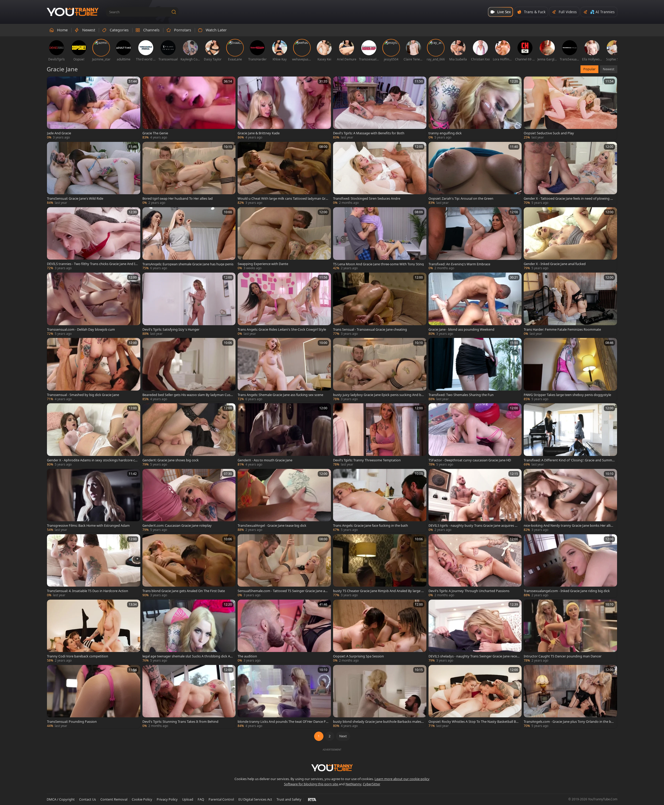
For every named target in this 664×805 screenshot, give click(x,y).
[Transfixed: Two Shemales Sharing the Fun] (475, 369)
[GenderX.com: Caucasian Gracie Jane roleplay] (189, 500)
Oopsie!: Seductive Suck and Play (549, 133)
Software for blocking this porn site (311, 784)
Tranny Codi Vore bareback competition (77, 656)
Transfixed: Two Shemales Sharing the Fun (461, 395)
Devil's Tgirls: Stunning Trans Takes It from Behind (180, 721)
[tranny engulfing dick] (475, 108)
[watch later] (53, 83)
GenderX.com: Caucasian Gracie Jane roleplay (177, 525)
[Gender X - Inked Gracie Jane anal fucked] (570, 238)
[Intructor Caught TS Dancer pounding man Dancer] (570, 631)
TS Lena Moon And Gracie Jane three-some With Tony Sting (378, 264)
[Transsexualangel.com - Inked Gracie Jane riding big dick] (570, 566)
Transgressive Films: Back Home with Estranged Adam (88, 525)
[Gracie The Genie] (189, 108)
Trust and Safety (288, 799)
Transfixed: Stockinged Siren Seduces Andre (366, 198)
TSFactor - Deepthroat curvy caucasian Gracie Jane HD (469, 460)
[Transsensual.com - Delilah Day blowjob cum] (93, 304)
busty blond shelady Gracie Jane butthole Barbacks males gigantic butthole (378, 721)
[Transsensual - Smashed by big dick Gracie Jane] (93, 369)
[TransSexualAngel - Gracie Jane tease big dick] (284, 500)
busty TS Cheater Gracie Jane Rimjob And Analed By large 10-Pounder (378, 591)
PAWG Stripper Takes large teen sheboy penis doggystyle (567, 395)
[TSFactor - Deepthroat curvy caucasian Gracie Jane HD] (475, 435)
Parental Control (221, 799)
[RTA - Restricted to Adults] (312, 799)
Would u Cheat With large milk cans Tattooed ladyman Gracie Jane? (282, 198)
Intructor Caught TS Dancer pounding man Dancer (562, 656)
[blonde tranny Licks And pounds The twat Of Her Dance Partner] (284, 696)
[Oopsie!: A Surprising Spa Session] (379, 631)
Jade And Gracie (59, 133)
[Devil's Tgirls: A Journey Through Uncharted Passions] (475, 566)
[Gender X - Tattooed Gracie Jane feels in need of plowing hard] (570, 173)
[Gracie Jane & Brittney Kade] (284, 108)
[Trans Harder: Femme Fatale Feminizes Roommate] (570, 304)
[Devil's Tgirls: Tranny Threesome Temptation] (379, 435)
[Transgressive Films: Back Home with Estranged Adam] (93, 500)
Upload (187, 799)
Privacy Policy (167, 799)
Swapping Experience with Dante (263, 264)
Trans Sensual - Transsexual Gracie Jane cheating (370, 329)
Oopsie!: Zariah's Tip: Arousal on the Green (460, 198)
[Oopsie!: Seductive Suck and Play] (570, 108)
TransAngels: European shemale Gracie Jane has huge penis (187, 264)
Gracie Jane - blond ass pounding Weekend (461, 329)
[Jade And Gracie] (93, 108)
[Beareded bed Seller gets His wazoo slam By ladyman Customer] (189, 369)
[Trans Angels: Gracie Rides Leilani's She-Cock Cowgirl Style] (284, 304)
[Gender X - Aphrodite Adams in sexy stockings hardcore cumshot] (93, 435)
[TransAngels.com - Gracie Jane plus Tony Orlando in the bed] (570, 696)
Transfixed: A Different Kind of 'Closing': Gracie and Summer (569, 460)
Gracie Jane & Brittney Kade (259, 133)
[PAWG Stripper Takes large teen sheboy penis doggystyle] (570, 369)
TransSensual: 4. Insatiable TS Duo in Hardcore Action (87, 591)
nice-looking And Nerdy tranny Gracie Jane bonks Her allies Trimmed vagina (569, 525)
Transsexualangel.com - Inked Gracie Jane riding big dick (567, 591)
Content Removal (113, 799)
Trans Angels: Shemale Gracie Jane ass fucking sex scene (280, 395)
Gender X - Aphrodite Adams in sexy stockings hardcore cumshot (92, 460)
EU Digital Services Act (255, 799)
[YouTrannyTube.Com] (73, 12)
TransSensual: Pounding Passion (72, 721)
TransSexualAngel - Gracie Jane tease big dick (272, 525)
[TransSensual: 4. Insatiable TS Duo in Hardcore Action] (93, 566)
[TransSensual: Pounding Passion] (93, 696)
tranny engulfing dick (445, 133)
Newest (608, 69)
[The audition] (284, 631)
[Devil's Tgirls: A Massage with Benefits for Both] (379, 108)
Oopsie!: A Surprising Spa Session (358, 656)
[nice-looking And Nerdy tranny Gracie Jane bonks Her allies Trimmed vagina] (570, 500)
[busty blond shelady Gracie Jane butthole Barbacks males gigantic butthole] (379, 696)
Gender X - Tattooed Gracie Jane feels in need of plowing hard (569, 198)
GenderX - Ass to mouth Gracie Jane (265, 460)
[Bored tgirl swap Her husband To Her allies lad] (189, 173)
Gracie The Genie (155, 133)
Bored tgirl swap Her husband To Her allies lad (177, 198)
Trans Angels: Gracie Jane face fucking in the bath (370, 525)
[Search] (173, 12)
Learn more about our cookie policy (402, 778)
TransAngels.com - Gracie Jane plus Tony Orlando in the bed (568, 721)
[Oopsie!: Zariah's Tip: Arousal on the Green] (475, 173)
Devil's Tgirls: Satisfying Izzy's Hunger (170, 329)
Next (343, 736)
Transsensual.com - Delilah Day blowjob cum (81, 329)
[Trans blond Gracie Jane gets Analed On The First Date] (189, 566)
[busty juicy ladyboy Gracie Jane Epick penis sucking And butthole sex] (379, 369)
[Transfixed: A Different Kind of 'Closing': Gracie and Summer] (570, 435)
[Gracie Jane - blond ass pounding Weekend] (475, 304)
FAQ (201, 799)
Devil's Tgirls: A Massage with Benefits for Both (368, 133)
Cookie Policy (142, 799)
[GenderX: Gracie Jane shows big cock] (189, 435)
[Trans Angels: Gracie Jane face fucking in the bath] (379, 500)
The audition (247, 656)
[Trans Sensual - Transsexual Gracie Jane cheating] (379, 304)
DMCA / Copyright (61, 799)
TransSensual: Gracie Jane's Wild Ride (75, 198)
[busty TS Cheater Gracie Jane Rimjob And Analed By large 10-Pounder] (379, 566)
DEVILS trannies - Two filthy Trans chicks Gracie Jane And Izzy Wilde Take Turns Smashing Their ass (92, 264)
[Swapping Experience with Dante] (284, 238)
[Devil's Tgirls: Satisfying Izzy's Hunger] (189, 304)
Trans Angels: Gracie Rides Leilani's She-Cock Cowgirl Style (282, 329)
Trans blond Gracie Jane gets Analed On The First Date (183, 591)
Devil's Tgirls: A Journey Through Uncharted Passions (468, 591)
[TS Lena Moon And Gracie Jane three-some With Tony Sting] (379, 238)
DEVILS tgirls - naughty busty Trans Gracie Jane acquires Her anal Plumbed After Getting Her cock (473, 525)
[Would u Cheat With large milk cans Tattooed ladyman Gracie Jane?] (284, 173)
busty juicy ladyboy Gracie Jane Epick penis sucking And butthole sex (378, 395)
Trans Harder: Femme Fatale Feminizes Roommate (562, 329)
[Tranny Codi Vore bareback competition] (93, 631)
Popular (589, 69)
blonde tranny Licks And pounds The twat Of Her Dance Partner (283, 721)
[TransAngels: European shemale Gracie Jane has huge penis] (189, 238)
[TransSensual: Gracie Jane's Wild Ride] (93, 173)
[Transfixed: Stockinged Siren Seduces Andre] (379, 173)
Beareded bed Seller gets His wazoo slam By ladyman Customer (187, 395)
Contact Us (87, 799)
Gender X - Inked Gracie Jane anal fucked (555, 264)
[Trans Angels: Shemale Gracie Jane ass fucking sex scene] (284, 369)
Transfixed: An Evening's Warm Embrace (459, 264)
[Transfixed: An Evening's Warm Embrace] (475, 238)
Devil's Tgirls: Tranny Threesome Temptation (367, 460)
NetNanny (353, 784)
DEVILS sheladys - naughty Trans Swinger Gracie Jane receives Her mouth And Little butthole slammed (474, 656)
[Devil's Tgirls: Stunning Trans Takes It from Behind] (189, 696)
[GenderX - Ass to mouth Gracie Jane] (284, 435)
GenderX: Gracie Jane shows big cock (170, 460)
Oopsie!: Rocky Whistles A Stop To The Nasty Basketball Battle (473, 721)
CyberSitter (371, 784)
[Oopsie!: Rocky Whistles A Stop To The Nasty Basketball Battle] (475, 696)
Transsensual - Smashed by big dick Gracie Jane (83, 395)
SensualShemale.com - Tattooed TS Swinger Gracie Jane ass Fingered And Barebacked (283, 591)
